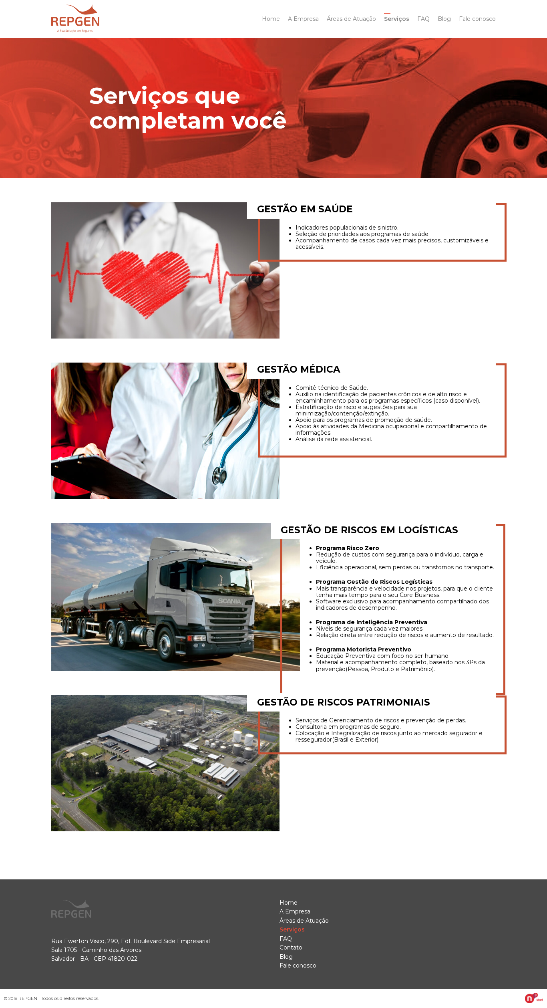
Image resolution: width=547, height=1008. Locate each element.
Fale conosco (477, 18)
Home (271, 18)
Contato (291, 947)
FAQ (423, 18)
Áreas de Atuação (351, 18)
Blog (444, 18)
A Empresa (303, 18)
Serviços (396, 18)
